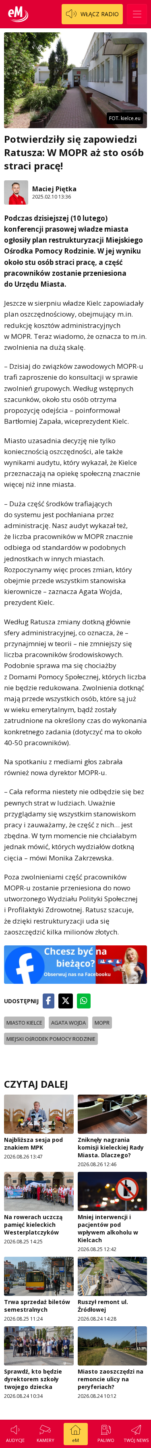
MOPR (102, 1022)
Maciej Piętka (54, 188)
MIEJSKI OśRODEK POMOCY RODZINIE (50, 1038)
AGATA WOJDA (68, 1022)
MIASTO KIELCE (24, 1022)
